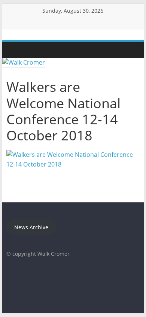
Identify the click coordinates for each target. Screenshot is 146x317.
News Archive (31, 227)
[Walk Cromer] (13, 50)
